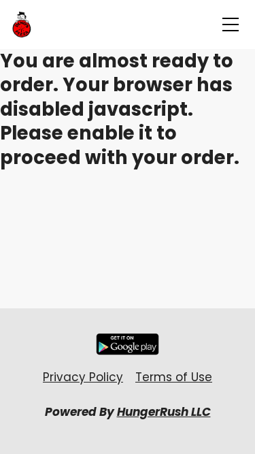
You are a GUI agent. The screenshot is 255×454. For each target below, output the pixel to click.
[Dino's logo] (22, 24)
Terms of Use (173, 377)
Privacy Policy (83, 377)
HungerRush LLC (164, 412)
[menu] (230, 24)
